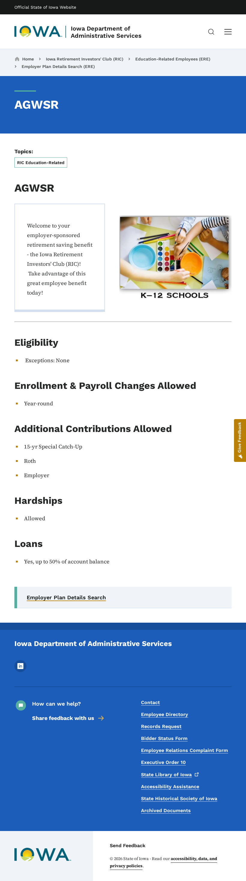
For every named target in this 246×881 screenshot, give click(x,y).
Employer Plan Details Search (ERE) (58, 66)
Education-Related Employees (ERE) (172, 59)
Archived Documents (166, 810)
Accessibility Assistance (170, 786)
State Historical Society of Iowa (179, 798)
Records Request (161, 726)
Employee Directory (164, 714)
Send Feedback (128, 845)
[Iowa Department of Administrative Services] (38, 32)
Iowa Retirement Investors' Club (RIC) (84, 59)
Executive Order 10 (163, 762)
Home (28, 59)
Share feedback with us (63, 718)
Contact (150, 702)
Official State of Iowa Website (45, 7)
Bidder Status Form (164, 738)
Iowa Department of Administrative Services (106, 32)
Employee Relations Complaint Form (184, 750)
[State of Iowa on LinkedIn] (20, 670)
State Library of (166, 774)
